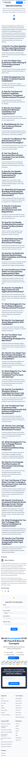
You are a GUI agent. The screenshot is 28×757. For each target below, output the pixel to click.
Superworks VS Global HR (6, 739)
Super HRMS (18, 698)
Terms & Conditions (5, 714)
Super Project (19, 703)
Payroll (17, 730)
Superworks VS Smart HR (6, 741)
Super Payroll (19, 700)
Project (17, 728)
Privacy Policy (4, 710)
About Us (3, 753)
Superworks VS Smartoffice (4, 735)
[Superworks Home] (6, 3)
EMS (17, 735)
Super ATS (18, 710)
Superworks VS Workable (4, 727)
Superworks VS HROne (6, 746)
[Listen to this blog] (14, 19)
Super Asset (18, 712)
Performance (19, 737)
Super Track (18, 714)
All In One (18, 723)
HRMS (17, 726)
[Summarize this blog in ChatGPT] (14, 15)
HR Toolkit (3, 703)
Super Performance (20, 717)
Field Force (18, 740)
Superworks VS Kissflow (6, 744)
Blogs (2, 705)
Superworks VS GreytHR (6, 732)
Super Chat (18, 705)
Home (2, 698)
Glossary (3, 707)
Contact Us (3, 755)
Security (3, 712)
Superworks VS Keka (5, 723)
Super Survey (19, 707)
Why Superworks (5, 700)
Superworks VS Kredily (6, 729)
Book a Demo (19, 2)
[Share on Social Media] (2, 591)
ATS (17, 733)
